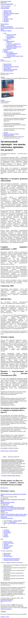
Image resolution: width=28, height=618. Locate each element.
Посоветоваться (5, 24)
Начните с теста (8, 12)
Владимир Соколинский (7, 599)
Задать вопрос (7, 57)
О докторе (6, 529)
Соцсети (6, 535)
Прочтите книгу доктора (7, 450)
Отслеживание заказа (12, 53)
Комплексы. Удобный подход (14, 46)
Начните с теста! (5, 616)
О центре (6, 16)
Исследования (7, 68)
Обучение (6, 20)
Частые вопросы (11, 37)
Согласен (3, 611)
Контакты (6, 21)
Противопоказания (11, 48)
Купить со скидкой (11, 34)
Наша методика (7, 10)
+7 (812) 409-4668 (17, 520)
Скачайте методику (11, 45)
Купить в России (8, 541)
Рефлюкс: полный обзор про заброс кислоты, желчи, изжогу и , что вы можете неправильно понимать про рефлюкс (14, 516)
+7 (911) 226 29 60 (5, 6)
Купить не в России (9, 543)
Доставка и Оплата (8, 52)
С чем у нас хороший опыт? (14, 44)
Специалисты (10, 36)
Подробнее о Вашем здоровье (11, 13)
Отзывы (6, 17)
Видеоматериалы (8, 556)
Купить (2, 25)
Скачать (3, 77)
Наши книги (7, 554)
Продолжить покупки (6, 600)
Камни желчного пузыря (7, 506)
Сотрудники (7, 531)
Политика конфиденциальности (12, 558)
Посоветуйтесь (7, 65)
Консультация (7, 14)
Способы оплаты (11, 54)
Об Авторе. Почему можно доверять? (10, 475)
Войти (2, 29)
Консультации (7, 49)
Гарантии (9, 38)
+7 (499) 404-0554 (12, 522)
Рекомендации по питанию (10, 69)
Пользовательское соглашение (11, 560)
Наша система (7, 553)
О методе (6, 40)
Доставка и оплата (8, 18)
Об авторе (9, 42)
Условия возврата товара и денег (15, 56)
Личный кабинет (5, 8)
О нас (5, 33)
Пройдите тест (4, 487)
